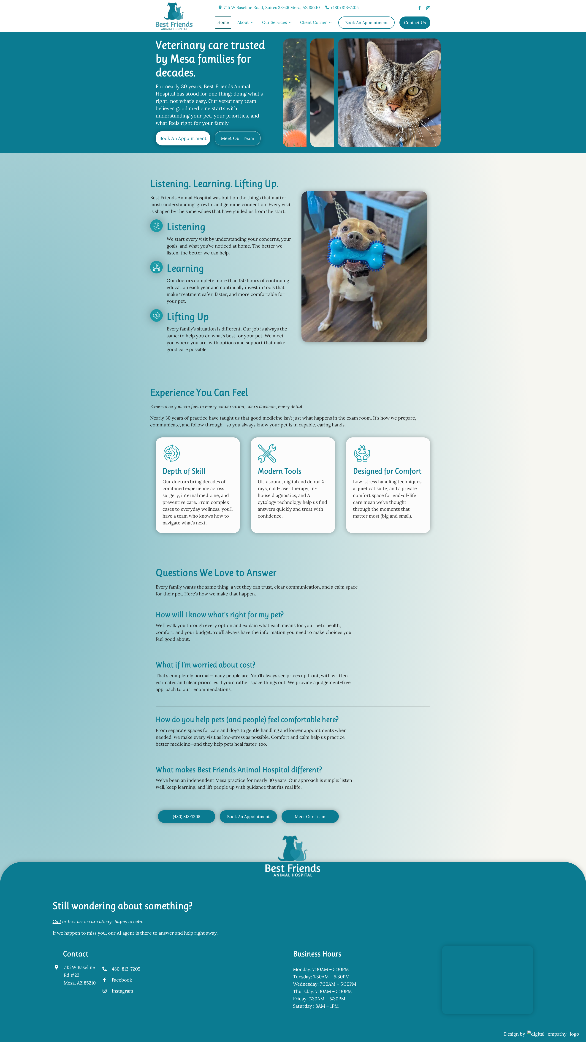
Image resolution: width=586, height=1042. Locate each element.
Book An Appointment (182, 138)
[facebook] (420, 7)
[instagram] (428, 7)
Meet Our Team (237, 138)
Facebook (122, 980)
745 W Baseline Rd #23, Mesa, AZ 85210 (80, 975)
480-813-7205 (126, 969)
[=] (174, 5)
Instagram (122, 991)
